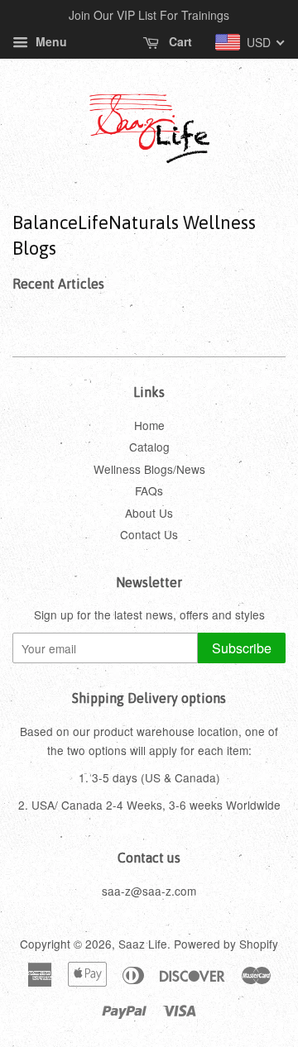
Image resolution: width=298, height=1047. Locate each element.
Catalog (149, 446)
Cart (179, 41)
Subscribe (242, 647)
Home (149, 425)
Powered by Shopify (226, 943)
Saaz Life (142, 943)
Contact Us (149, 534)
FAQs (149, 490)
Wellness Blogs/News (149, 469)
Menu (49, 41)
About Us (149, 512)
